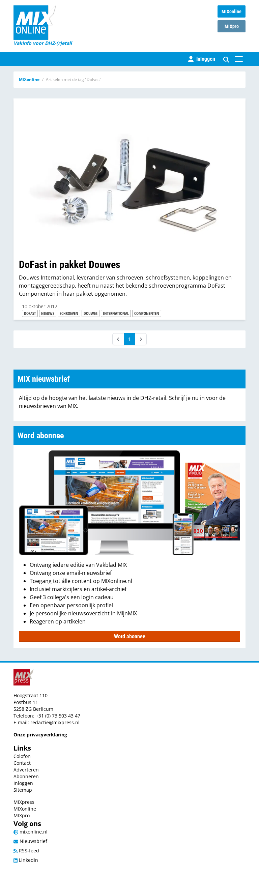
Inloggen (23, 783)
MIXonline (231, 11)
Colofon (22, 756)
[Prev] (118, 339)
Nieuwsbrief (32, 841)
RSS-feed (28, 850)
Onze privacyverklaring (40, 734)
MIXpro (232, 26)
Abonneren (26, 776)
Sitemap (22, 790)
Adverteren (26, 769)
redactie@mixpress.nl (55, 722)
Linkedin (28, 860)
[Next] (141, 339)
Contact (22, 763)
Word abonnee (129, 636)
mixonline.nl (33, 831)
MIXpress (23, 802)
